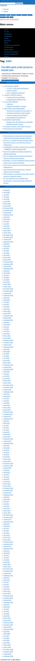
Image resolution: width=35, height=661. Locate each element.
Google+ (13, 15)
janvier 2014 (7, 513)
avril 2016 (6, 454)
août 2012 (6, 551)
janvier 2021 (7, 338)
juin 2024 (6, 248)
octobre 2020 (7, 345)
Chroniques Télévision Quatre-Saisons (18, 113)
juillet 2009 (6, 634)
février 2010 (7, 618)
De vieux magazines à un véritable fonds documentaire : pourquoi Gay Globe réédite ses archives (17, 181)
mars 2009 (6, 643)
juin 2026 (6, 194)
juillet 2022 (6, 300)
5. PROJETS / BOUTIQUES (11, 119)
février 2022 (7, 311)
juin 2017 (6, 425)
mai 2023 (6, 277)
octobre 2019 (7, 367)
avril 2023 (6, 279)
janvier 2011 (7, 593)
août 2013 (6, 524)
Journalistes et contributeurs (12, 45)
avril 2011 (6, 586)
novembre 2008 (8, 651)
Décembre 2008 (8, 649)
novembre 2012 (8, 544)
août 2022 (6, 297)
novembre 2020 (8, 342)
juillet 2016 (6, 448)
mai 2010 (6, 611)
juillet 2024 (6, 246)
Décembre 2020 (8, 340)
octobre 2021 (7, 318)
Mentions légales (8, 49)
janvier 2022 (7, 313)
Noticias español (12, 90)
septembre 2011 (8, 575)
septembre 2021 (8, 320)
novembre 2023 (8, 264)
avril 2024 (6, 253)
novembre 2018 (8, 387)
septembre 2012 (8, 548)
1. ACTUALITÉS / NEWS (11, 86)
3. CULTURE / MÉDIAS (10, 102)
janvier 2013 (7, 539)
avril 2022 (6, 306)
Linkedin (24, 15)
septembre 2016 (8, 443)
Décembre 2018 (8, 385)
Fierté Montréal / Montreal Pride (16, 99)
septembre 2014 (8, 495)
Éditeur (6, 42)
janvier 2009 (7, 647)
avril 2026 (6, 199)
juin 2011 (6, 582)
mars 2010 (6, 616)
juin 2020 (6, 353)
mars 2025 (6, 228)
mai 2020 (6, 356)
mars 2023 (6, 282)
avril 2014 (6, 506)
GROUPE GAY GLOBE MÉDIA (9, 19)
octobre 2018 (7, 389)
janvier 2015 (7, 486)
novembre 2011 (8, 571)
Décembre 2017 (8, 412)
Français (6, 9)
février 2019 (7, 380)
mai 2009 (6, 638)
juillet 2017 (6, 423)
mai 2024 (6, 250)
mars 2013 (6, 535)
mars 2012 (6, 562)
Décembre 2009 (8, 622)
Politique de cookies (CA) (11, 54)
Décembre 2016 (8, 439)
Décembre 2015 (8, 463)
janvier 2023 (7, 286)
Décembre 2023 (8, 262)
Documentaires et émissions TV (16, 117)
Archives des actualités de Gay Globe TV (19, 111)
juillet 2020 (6, 351)
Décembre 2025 (8, 208)
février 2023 (7, 284)
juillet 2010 (6, 607)
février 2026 (7, 203)
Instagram (3, 17)
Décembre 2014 (8, 488)
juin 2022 (6, 302)
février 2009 (7, 645)
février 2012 (7, 564)
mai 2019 (6, 374)
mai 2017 (6, 427)
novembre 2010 (8, 598)
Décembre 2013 (8, 515)
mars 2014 (6, 508)
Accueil (6, 29)
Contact (6, 38)
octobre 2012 (7, 546)
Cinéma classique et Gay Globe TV (17, 115)
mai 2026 (6, 197)
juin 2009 (6, 636)
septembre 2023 (8, 268)
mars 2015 (6, 481)
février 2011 (6, 591)
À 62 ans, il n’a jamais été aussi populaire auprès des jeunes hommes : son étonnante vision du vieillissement (18, 143)
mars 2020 (6, 360)
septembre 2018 (8, 392)
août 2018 (6, 394)
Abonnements (8, 34)
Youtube (29, 15)
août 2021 (6, 322)
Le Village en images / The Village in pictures (17, 126)
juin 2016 (6, 450)
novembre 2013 (8, 517)
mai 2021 (6, 329)
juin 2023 (6, 275)
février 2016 (7, 459)
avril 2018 (6, 403)
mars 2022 (6, 309)
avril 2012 (6, 560)
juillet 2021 (6, 324)
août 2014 (6, 497)
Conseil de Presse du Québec (16, 97)
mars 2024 (6, 255)
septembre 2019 (8, 369)
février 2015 (7, 483)
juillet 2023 (6, 273)
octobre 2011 (7, 573)
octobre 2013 (7, 519)
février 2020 (7, 362)
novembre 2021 (8, 315)
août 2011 (6, 577)
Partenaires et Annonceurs (11, 51)
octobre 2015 (7, 468)
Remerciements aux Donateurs (12, 128)
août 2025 (6, 217)
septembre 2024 (8, 241)
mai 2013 (6, 530)
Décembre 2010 (8, 595)
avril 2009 (6, 640)
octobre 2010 (7, 600)
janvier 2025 (7, 232)
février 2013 (7, 537)
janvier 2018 (7, 409)
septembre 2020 (8, 347)
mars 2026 (6, 201)
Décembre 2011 (8, 569)
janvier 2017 (7, 436)
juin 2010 (6, 609)
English (5, 11)
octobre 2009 (7, 627)
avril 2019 (6, 376)
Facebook (3, 15)
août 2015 (6, 470)
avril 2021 (6, 331)
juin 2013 (6, 528)
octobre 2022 (7, 293)
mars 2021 (6, 333)
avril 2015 (6, 479)
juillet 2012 (6, 553)
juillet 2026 (6, 192)
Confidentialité (8, 36)
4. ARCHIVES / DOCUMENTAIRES (14, 108)
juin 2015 (6, 474)
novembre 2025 (8, 210)
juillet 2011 (6, 580)
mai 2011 (6, 584)
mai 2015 (6, 477)
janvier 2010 (7, 620)
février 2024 (7, 257)
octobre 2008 (7, 654)
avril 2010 (6, 613)
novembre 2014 (8, 490)
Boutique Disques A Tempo (15, 124)
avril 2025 (6, 226)
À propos (6, 31)
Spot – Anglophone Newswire (16, 93)
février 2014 (7, 510)
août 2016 (6, 445)
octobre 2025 (7, 212)
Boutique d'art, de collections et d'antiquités (20, 122)
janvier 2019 (7, 383)
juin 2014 (6, 501)
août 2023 (6, 271)
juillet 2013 (6, 526)
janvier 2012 (7, 566)
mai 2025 (6, 224)
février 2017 (7, 434)
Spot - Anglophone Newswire (10, 80)
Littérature (10, 104)
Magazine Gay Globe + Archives (16, 106)
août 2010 (6, 604)
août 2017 (6, 421)
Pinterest (19, 15)
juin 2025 (6, 221)
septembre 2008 (8, 656)
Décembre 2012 (8, 542)
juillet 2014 (6, 499)
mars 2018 (6, 405)
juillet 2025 (6, 219)
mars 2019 (6, 378)
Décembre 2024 (8, 235)
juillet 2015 (6, 472)
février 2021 (7, 336)
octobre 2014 (7, 492)
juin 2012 (6, 555)
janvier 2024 (7, 259)
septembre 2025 (8, 215)
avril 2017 (6, 430)
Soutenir (6, 56)
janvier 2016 (7, 461)
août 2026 (6, 190)
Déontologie (7, 40)
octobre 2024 (7, 239)
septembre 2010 (8, 602)
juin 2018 (6, 398)
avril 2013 (6, 533)
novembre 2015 (8, 466)
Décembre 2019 (8, 365)
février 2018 (7, 407)
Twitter (8, 15)
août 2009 (6, 631)
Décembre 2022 (8, 288)
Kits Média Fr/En (8, 47)
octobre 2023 (7, 266)
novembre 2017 (8, 414)
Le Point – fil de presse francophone (17, 88)
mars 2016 (6, 457)
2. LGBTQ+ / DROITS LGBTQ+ (12, 95)
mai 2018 (6, 401)
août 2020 (6, 349)
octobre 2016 (7, 441)
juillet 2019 (6, 371)
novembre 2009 (8, 625)
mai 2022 (6, 304)
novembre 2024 (8, 237)
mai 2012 (6, 557)
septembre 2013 (8, 522)
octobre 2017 (7, 416)
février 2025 (7, 230)
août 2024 (6, 244)
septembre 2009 (8, 629)
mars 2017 (6, 432)
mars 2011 (6, 589)
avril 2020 (6, 358)
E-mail (11, 17)
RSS (7, 17)
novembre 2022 (8, 291)
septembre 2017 (8, 418)
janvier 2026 (7, 206)
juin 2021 (6, 327)
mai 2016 (6, 452)
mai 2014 (6, 504)
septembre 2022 (8, 295)
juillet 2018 (6, 396)
